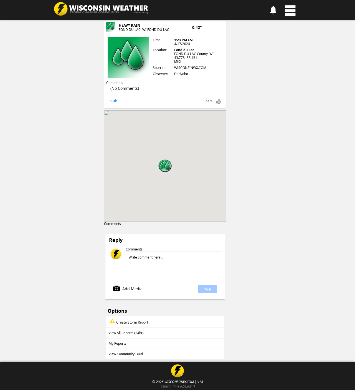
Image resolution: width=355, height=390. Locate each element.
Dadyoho (181, 73)
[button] (165, 166)
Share (208, 101)
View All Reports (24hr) (126, 333)
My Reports (117, 343)
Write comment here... (146, 257)
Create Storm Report (132, 322)
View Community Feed (126, 354)
